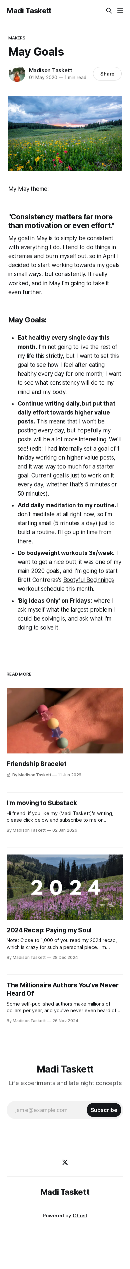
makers (17, 37)
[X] (65, 1162)
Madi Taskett (29, 10)
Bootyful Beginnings (88, 580)
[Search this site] (109, 10)
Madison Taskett (50, 70)
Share (107, 74)
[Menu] (120, 10)
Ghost (80, 1215)
